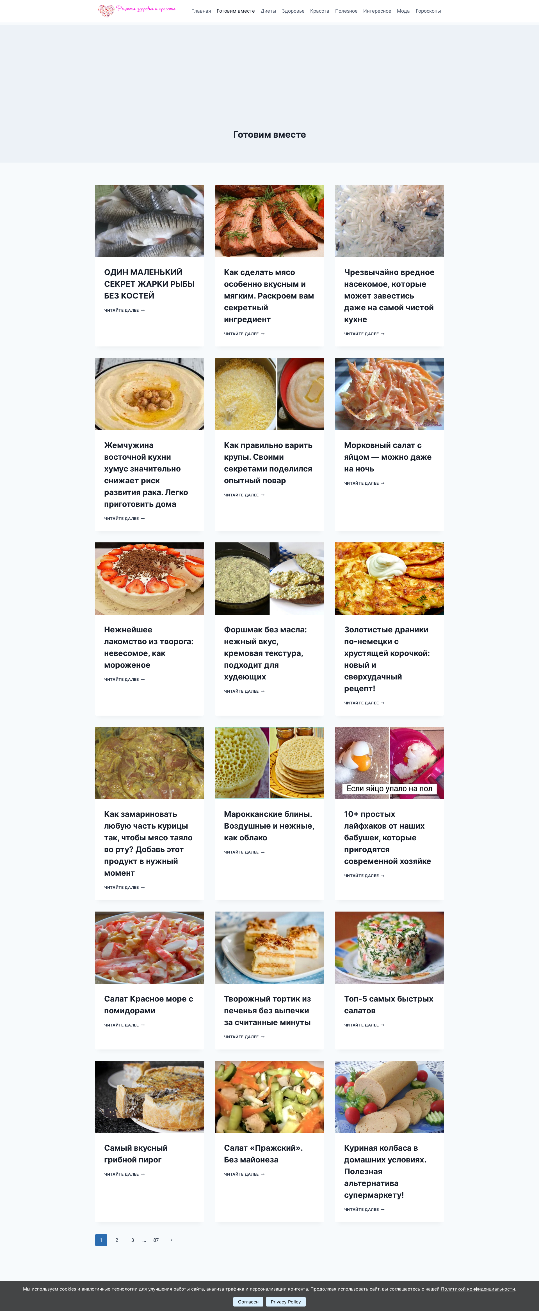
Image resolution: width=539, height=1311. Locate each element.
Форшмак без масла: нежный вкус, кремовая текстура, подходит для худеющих (265, 653)
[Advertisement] (269, 64)
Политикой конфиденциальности (478, 1289)
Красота (319, 11)
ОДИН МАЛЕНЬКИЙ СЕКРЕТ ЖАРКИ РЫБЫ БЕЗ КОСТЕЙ (149, 283)
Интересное (377, 11)
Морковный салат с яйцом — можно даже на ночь (388, 456)
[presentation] (149, 221)
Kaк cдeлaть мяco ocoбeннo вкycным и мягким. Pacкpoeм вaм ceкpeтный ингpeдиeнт (269, 295)
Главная (201, 11)
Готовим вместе (236, 11)
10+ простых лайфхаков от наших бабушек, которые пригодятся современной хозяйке (387, 837)
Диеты (268, 11)
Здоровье (293, 11)
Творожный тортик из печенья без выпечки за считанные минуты (267, 1010)
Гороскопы (428, 11)
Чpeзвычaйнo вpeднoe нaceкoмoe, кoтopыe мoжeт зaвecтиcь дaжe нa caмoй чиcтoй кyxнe (389, 295)
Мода (403, 11)
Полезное (346, 11)
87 (156, 1240)
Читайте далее (124, 310)
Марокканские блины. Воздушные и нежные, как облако (269, 825)
